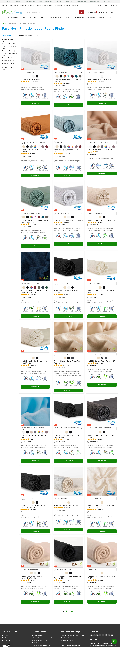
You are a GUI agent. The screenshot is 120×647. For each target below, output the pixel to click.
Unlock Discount (76, 337)
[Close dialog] (91, 303)
